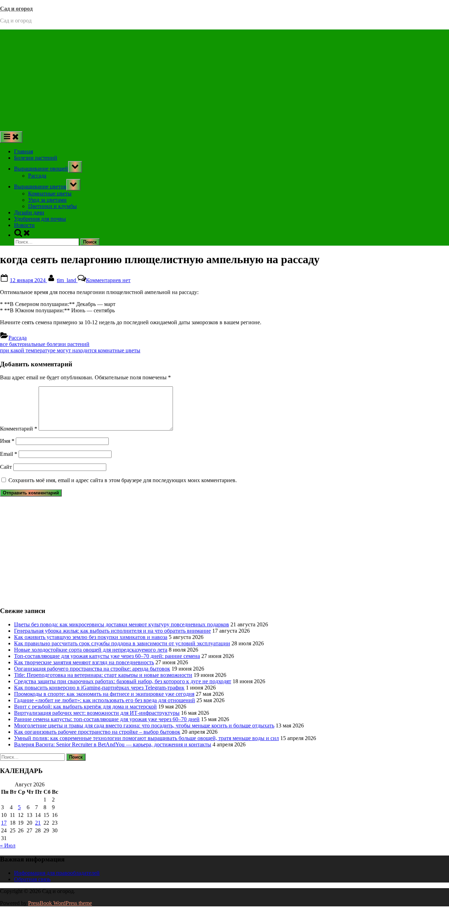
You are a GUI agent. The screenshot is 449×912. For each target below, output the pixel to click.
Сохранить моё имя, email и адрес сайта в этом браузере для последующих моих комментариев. (122, 480)
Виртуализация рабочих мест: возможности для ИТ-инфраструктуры (97, 713)
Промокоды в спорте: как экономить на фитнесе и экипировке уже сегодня (104, 694)
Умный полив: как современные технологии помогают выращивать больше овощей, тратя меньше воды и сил (146, 738)
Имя (7, 441)
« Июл (7, 845)
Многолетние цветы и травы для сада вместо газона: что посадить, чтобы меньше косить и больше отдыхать (144, 725)
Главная (23, 151)
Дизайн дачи (29, 212)
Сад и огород (16, 9)
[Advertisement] (224, 78)
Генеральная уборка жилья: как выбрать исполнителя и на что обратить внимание (112, 631)
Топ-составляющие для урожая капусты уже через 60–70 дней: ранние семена (107, 656)
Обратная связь (32, 879)
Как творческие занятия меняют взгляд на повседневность (84, 662)
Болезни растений (35, 158)
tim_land (67, 280)
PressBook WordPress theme (60, 903)
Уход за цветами (47, 200)
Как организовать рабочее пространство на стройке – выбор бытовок (97, 732)
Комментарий (18, 429)
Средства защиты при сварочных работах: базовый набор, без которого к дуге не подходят (122, 681)
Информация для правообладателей (57, 873)
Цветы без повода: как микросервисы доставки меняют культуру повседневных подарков (121, 624)
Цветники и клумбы (52, 206)
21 (38, 823)
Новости (24, 225)
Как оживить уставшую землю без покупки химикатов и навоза (90, 637)
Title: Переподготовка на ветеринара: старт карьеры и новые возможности (103, 675)
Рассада (37, 176)
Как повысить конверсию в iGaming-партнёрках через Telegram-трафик (99, 688)
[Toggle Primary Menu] (11, 137)
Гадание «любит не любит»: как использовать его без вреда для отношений (104, 700)
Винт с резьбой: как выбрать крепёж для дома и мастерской (85, 707)
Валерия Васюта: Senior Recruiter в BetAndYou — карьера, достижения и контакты (112, 744)
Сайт (6, 467)
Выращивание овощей (41, 169)
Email (8, 454)
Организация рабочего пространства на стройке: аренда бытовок (92, 669)
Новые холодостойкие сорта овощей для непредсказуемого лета (90, 650)
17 (4, 823)
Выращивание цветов (40, 186)
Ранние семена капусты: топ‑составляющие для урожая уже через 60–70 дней (107, 719)
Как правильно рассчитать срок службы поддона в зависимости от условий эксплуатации (122, 643)
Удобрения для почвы (40, 219)
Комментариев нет (108, 280)
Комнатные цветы (50, 194)
